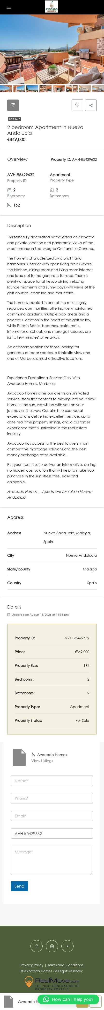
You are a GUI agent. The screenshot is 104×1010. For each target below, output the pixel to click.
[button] (68, 999)
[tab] (13, 105)
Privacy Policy (32, 965)
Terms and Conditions (65, 965)
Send (19, 886)
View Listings (42, 760)
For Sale (14, 119)
